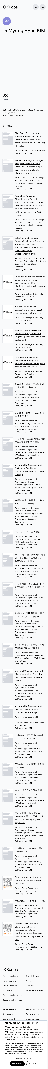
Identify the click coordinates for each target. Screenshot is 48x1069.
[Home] (10, 7)
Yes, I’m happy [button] (17, 1064)
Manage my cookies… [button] (24, 1058)
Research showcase (12, 1000)
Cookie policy (32, 1019)
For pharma (8, 990)
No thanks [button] (32, 1064)
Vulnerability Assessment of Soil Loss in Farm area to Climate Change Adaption (28, 709)
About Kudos (32, 976)
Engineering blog (34, 990)
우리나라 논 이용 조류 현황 (27, 532)
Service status (9, 1009)
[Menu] (43, 7)
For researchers (10, 976)
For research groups (12, 995)
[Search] (36, 7)
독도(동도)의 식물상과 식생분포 (30, 901)
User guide (7, 1014)
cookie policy (21, 1040)
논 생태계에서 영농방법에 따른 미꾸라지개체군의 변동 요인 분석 (29, 587)
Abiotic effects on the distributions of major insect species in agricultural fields (28, 309)
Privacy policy (32, 1014)
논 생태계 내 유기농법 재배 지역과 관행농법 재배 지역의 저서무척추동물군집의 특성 (30, 557)
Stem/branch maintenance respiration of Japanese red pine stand (28, 880)
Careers (30, 985)
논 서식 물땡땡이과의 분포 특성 (29, 790)
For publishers (9, 981)
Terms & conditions (35, 1009)
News (28, 981)
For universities (9, 985)
